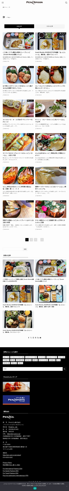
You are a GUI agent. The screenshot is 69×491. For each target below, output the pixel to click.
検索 (25, 249)
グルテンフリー (31, 357)
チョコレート (52, 357)
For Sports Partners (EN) (11, 471)
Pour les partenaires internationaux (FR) (15, 475)
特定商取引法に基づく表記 (11, 465)
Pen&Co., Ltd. (13, 427)
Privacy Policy (7, 462)
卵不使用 (20, 360)
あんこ (6, 357)
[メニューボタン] (2, 2)
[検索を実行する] (64, 369)
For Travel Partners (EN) (10, 473)
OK (35, 488)
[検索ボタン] (66, 2)
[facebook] (29, 338)
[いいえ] (67, 486)
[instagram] (33, 338)
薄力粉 (6, 363)
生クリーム (43, 360)
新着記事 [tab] (19, 26)
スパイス (42, 357)
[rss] (38, 338)
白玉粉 (52, 360)
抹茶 (35, 360)
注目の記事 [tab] (50, 26)
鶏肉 (20, 363)
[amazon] (36, 338)
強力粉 (28, 360)
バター (62, 357)
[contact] (40, 338)
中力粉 (6, 360)
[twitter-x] (31, 338)
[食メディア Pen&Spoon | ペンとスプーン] (34, 2)
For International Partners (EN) (12, 468)
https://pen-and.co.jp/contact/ (12, 455)
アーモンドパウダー (17, 357)
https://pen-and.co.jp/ (13, 434)
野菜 (14, 363)
